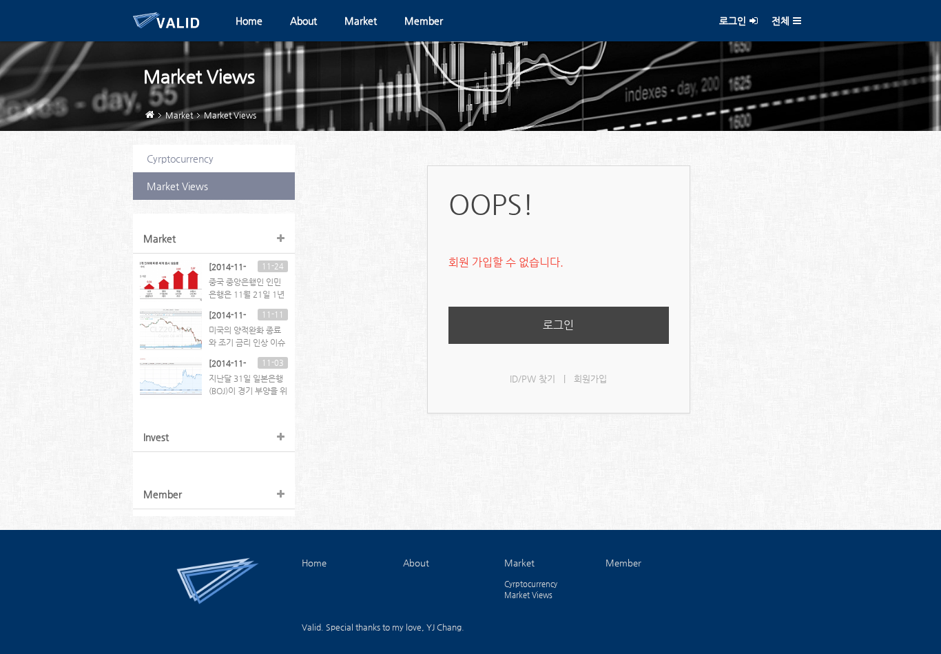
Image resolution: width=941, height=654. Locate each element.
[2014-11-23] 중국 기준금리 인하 (229, 267)
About (303, 20)
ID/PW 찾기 (532, 379)
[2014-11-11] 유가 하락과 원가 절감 (230, 315)
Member (423, 20)
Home (249, 20)
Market (360, 20)
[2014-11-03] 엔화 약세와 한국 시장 (230, 363)
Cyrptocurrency (180, 158)
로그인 (732, 20)
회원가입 (590, 379)
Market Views (230, 115)
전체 (780, 20)
